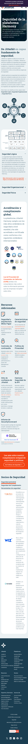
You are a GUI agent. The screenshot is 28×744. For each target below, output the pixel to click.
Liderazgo (16, 697)
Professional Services (6, 695)
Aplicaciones (4, 660)
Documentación (4, 704)
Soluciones (3, 656)
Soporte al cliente (5, 701)
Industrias (3, 661)
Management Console (19, 667)
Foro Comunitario (5, 708)
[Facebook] (18, 738)
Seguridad (14, 719)
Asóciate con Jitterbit (18, 679)
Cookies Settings (14, 727)
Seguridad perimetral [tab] (8, 482)
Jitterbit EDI (16, 658)
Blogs (2, 677)
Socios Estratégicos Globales (20, 677)
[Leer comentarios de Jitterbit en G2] (14, 731)
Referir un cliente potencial (20, 681)
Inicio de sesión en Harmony (7, 665)
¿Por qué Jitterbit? (18, 695)
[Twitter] (7, 738)
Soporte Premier (4, 703)
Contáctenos (4, 667)
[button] (26, 7)
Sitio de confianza (6, 395)
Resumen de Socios (18, 675)
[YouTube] (14, 738)
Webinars (3, 685)
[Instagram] (21, 738)
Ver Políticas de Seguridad (13, 465)
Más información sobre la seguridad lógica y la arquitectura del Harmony (13, 178)
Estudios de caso (5, 679)
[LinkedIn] (11, 738)
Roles (2, 658)
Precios (15, 669)
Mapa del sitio (14, 725)
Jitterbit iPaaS (17, 656)
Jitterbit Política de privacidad (14, 717)
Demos (2, 689)
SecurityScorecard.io (9, 442)
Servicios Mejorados (5, 697)
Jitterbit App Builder (18, 663)
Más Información (14, 5)
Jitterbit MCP (16, 661)
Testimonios (4, 687)
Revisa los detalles (6, 327)
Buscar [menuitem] (22, 7)
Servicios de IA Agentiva (6, 699)
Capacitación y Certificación (7, 706)
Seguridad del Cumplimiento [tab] (11, 485)
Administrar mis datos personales (14, 722)
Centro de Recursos (5, 675)
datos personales (22, 353)
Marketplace (16, 665)
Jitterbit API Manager (18, 660)
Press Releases (17, 699)
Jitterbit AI (3, 654)
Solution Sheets (4, 681)
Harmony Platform (18, 654)
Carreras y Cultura (18, 703)
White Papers (4, 683)
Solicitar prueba (4, 663)
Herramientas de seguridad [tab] (10, 488)
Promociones (17, 701)
